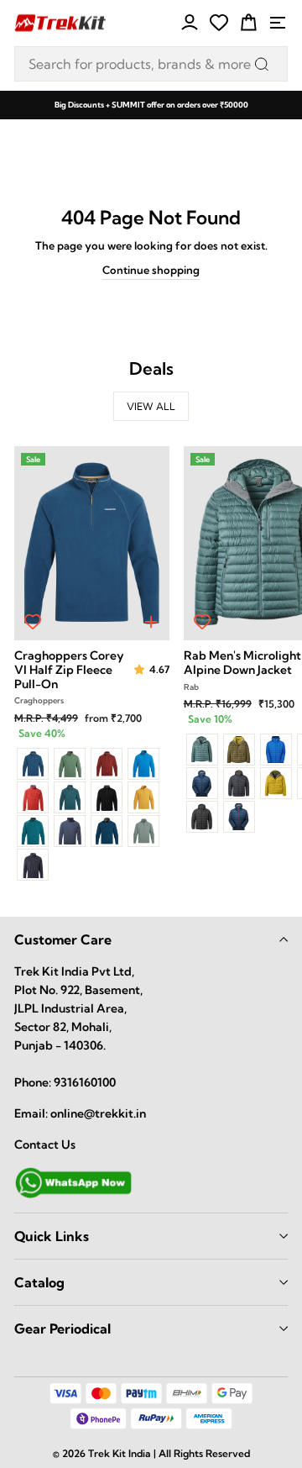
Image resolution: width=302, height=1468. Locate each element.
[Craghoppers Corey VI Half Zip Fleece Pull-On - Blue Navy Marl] (70, 831)
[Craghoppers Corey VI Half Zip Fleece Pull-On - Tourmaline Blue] (106, 831)
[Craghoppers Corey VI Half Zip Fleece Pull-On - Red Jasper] (106, 764)
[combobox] (151, 64)
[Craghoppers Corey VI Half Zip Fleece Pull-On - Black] (106, 797)
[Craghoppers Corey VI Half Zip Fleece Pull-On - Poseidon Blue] (33, 764)
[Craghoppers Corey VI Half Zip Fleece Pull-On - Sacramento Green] (33, 831)
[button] (141, 670)
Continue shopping (151, 269)
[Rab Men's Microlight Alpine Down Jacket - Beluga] (239, 783)
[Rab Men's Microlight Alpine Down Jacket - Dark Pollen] (276, 783)
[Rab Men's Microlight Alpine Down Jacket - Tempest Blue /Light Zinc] (239, 817)
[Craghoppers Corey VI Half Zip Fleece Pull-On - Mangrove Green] (70, 764)
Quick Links (51, 1236)
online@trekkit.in (98, 1113)
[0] (219, 23)
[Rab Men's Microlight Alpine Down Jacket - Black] (202, 817)
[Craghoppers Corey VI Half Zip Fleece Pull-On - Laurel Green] (143, 831)
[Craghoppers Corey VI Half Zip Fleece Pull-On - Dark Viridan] (70, 797)
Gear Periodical (62, 1328)
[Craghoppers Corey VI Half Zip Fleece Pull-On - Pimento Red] (33, 797)
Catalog (39, 1282)
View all (151, 406)
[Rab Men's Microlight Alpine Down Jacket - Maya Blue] (276, 749)
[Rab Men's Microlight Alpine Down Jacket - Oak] (239, 749)
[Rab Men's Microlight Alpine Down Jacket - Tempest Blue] (202, 783)
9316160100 (85, 1082)
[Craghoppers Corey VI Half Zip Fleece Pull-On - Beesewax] (143, 797)
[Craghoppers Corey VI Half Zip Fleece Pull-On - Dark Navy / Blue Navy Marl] (33, 865)
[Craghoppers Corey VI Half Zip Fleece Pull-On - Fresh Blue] (143, 764)
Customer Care (63, 939)
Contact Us (45, 1144)
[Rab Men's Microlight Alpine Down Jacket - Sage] (202, 749)
